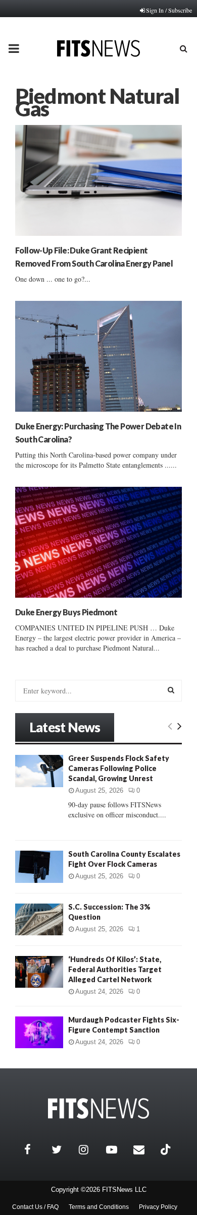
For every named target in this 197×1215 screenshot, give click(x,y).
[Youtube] (117, 1149)
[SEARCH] (171, 690)
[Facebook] (35, 1149)
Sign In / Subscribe (169, 10)
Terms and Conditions (99, 1206)
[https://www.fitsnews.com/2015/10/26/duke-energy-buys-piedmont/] (98, 542)
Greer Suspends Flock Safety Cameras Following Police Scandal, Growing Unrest (118, 768)
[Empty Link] (170, 726)
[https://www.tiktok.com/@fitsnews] (167, 1149)
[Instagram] (90, 1149)
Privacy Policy (158, 1206)
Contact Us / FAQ (35, 1206)
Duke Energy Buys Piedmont (66, 612)
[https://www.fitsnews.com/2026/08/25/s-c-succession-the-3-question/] (39, 919)
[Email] (144, 1149)
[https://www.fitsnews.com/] (98, 1108)
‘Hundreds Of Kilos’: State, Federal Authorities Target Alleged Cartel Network (115, 969)
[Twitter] (63, 1149)
